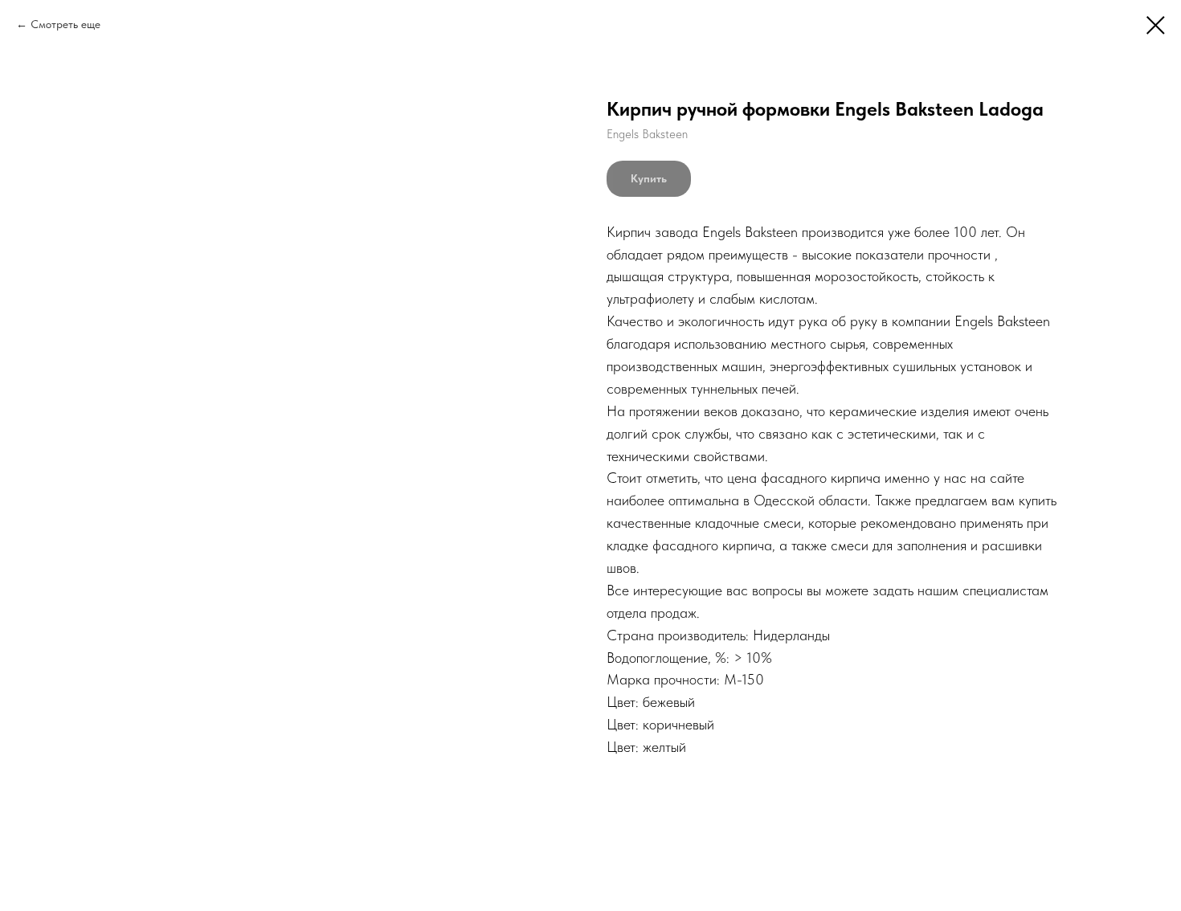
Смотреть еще (65, 24)
